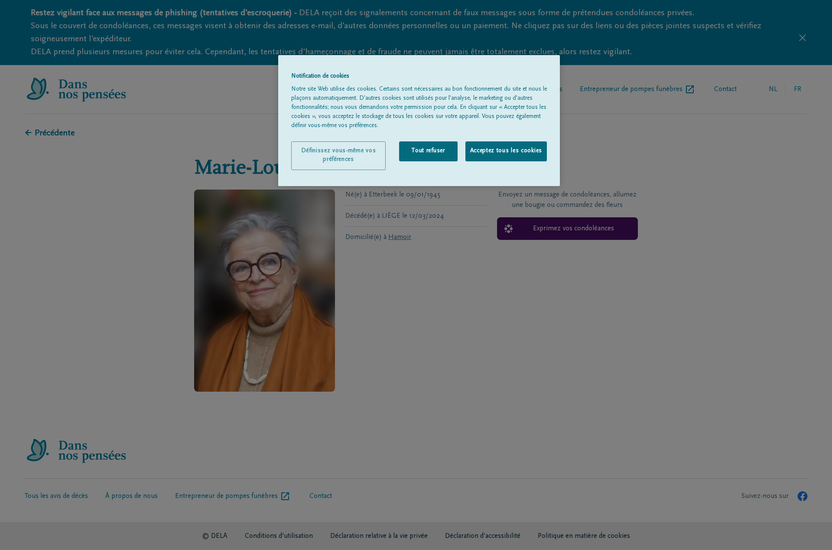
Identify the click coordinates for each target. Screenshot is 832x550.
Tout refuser (428, 151)
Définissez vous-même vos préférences (338, 155)
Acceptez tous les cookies (506, 151)
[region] (419, 120)
